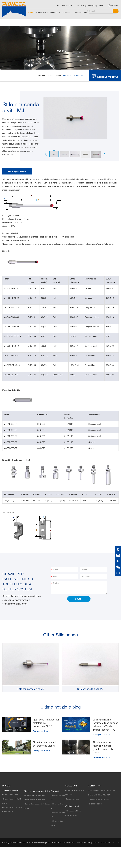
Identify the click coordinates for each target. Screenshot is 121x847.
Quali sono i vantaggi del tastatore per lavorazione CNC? (46, 723)
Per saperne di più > (41, 731)
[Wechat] (118, 567)
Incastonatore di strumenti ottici (35, 795)
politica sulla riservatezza (103, 842)
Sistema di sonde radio (10, 795)
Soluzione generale (72, 799)
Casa (39, 75)
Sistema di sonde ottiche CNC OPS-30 (12, 801)
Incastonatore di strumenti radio (35, 800)
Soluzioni (59, 12)
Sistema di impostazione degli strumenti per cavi (37, 806)
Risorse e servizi (71, 12)
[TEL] (118, 561)
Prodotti (31, 12)
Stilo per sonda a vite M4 (73, 75)
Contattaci (82, 12)
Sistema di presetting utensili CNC (37, 791)
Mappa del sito (83, 842)
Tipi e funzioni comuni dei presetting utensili (44, 744)
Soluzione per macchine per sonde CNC (74, 793)
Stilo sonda (56, 75)
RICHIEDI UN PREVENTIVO (105, 76)
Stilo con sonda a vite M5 (30, 689)
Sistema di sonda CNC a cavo (12, 807)
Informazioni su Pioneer (45, 12)
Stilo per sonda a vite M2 (58, 798)
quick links (72, 806)
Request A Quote (19, 171)
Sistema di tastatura (10, 790)
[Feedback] (118, 573)
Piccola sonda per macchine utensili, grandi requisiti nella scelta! (103, 747)
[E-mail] (118, 555)
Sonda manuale (8, 812)
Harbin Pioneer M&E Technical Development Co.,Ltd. (35, 842)
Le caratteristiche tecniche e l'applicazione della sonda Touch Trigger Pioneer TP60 (105, 724)
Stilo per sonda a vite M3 (90, 689)
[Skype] (118, 549)
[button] (105, 154)
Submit (78, 599)
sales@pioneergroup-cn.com (90, 5)
